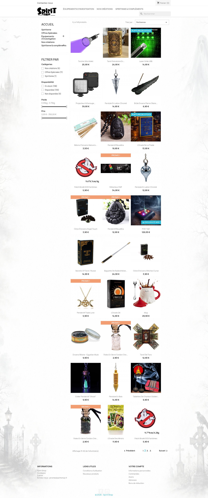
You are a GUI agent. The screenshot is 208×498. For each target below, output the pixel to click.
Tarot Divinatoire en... (116, 61)
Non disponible (53, 94)
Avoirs (131, 477)
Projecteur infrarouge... (85, 103)
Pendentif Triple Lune (85, 313)
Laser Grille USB (145, 61)
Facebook (100, 491)
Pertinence (152, 22)
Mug (146, 313)
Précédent (129, 450)
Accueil (47, 24)
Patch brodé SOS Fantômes (85, 187)
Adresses (133, 480)
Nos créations (105, 9)
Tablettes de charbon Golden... (146, 396)
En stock (51, 86)
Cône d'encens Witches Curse (146, 271)
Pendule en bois (115, 396)
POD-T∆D (146, 229)
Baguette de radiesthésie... (115, 271)
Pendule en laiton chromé (116, 103)
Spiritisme (46, 29)
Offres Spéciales (49, 33)
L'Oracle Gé (115, 313)
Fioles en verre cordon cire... (116, 355)
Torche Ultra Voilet (85, 61)
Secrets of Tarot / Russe (85, 271)
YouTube (107, 491)
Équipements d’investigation (78, 9)
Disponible (52, 90)
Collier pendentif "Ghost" (85, 396)
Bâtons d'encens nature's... (85, 145)
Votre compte (136, 466)
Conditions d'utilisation (92, 471)
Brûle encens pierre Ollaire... (146, 103)
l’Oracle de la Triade (145, 145)
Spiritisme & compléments (129, 9)
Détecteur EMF (116, 187)
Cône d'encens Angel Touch (85, 229)
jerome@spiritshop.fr (58, 478)
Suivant (163, 450)
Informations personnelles (139, 471)
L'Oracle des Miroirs (116, 438)
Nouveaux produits (91, 474)
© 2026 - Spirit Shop (104, 495)
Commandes (134, 474)
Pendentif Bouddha (116, 145)
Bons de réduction (136, 483)
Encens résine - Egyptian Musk (86, 355)
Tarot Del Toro (146, 355)
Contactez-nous (45, 3)
